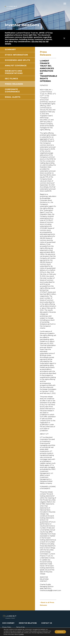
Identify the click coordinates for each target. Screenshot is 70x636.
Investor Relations (28, 623)
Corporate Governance (12, 90)
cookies (21, 634)
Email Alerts (12, 97)
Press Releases (14, 84)
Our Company (8, 623)
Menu (65, 3)
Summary (10, 49)
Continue (60, 632)
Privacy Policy (6, 627)
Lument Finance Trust (11, 7)
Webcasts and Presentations (14, 72)
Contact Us (46, 623)
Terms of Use (20, 627)
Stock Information (16, 55)
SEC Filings (11, 78)
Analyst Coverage (16, 65)
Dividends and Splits (17, 60)
